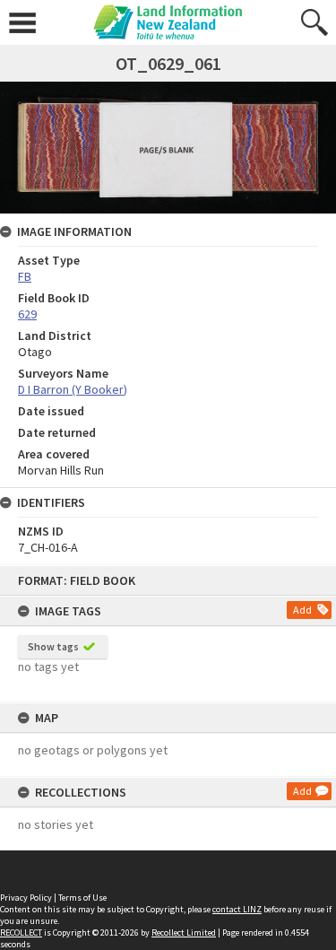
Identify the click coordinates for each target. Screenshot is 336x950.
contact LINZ (237, 909)
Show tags (53, 646)
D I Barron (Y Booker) (72, 389)
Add (302, 609)
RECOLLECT (21, 932)
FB (24, 276)
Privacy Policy (26, 897)
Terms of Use (82, 897)
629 (27, 314)
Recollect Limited (183, 932)
